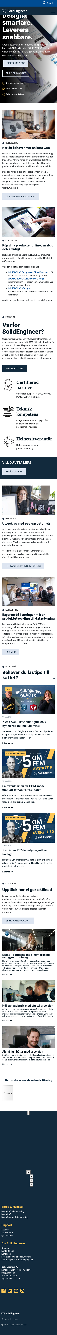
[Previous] (28, 1113)
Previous (8, 1093)
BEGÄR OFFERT (14, 471)
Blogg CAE (6, 1214)
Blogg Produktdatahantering (14, 1217)
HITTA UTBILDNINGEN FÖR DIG (23, 566)
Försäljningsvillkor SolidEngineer (16, 1257)
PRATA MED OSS (16, 63)
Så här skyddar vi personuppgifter (17, 1260)
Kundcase (6, 1254)
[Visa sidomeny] (52, 10)
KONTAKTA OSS (15, 368)
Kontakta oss (7, 1251)
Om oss (5, 1248)
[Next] (28, 1172)
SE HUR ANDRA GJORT (18, 920)
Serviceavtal (7, 1232)
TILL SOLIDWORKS (16, 73)
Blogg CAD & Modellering (12, 1211)
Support (5, 1230)
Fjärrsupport (7, 1235)
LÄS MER (11, 652)
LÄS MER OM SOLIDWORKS (21, 196)
